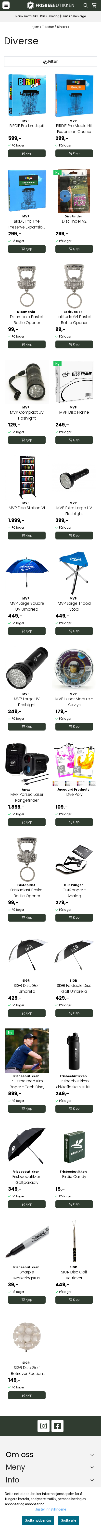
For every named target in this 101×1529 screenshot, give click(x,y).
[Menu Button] (6, 5)
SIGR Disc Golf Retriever (74, 1275)
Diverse (63, 27)
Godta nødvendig (38, 1520)
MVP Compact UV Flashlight (27, 415)
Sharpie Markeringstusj (26, 1275)
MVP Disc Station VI (27, 508)
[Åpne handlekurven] (94, 5)
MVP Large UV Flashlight (27, 702)
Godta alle (68, 1520)
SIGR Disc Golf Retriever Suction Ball (27, 1371)
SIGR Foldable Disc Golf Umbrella (74, 988)
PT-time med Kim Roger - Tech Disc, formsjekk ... (27, 1084)
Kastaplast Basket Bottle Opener (27, 893)
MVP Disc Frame (74, 412)
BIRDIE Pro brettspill (27, 126)
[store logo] (50, 5)
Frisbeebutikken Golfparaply (27, 1179)
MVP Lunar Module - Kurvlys (74, 702)
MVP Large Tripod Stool (74, 606)
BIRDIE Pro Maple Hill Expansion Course (74, 128)
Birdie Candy (74, 1176)
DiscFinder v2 (74, 221)
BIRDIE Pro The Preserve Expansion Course (27, 224)
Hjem (36, 27)
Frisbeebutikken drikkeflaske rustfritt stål (74, 1084)
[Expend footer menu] (93, 1467)
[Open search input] (86, 5)
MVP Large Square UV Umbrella (27, 606)
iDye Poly (74, 794)
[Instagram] (44, 1426)
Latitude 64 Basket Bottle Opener (74, 319)
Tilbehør (48, 27)
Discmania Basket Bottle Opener (27, 319)
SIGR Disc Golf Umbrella (27, 988)
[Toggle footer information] (93, 1455)
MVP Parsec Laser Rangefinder (27, 797)
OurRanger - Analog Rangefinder (74, 893)
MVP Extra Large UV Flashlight (74, 511)
